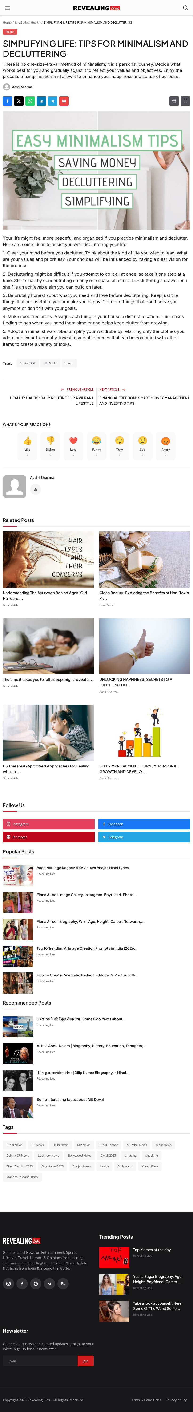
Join (133, 730)
